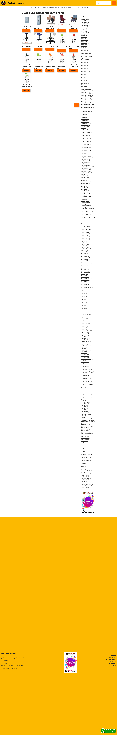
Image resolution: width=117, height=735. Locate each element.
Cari (76, 105)
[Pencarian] (114, 3)
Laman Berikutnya (74, 95)
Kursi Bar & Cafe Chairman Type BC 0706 (62, 46)
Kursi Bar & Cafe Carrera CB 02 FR (26, 45)
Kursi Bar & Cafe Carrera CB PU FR (49, 45)
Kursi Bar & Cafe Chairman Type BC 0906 (27, 66)
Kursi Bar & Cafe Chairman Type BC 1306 (74, 66)
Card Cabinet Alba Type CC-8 (38, 27)
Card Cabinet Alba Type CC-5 (27, 27)
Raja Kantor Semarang (16, 3)
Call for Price (26, 30)
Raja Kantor (7, 668)
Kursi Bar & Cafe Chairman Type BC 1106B (50, 66)
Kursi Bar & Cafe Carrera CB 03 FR (38, 45)
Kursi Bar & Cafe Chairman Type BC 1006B (38, 66)
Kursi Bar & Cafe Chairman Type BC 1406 (27, 86)
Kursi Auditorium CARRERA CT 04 (73, 27)
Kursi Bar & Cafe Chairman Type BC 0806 (74, 46)
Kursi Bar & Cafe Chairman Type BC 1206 (62, 66)
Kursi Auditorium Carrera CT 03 (61, 27)
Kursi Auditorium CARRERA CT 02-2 (50, 27)
